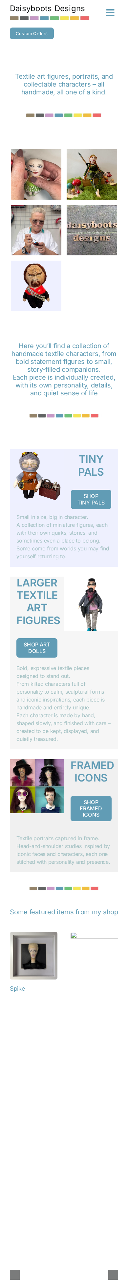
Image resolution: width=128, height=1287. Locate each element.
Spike (17, 988)
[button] (15, 1275)
